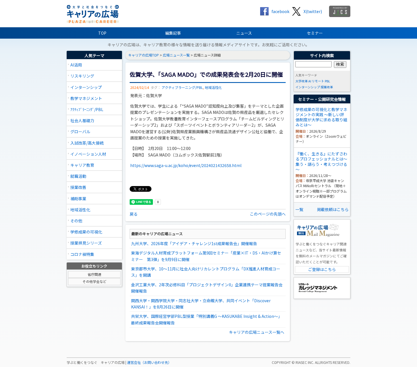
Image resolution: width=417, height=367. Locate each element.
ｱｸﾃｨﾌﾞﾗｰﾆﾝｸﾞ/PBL (86, 109)
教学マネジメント (86, 98)
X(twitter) (313, 11)
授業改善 (78, 187)
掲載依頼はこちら (333, 209)
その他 (76, 220)
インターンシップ (86, 87)
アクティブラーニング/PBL (182, 87)
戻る (134, 214)
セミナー (315, 33)
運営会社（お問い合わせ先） (149, 362)
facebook (280, 11)
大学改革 (301, 81)
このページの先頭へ (268, 214)
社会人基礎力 (82, 120)
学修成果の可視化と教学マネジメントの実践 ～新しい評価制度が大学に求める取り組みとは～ (321, 117)
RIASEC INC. (305, 362)
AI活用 (76, 64)
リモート (318, 81)
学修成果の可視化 (86, 231)
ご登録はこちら (322, 269)
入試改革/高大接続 (87, 142)
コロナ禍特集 (82, 254)
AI (309, 81)
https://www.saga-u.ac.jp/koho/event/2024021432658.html (185, 165)
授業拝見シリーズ (86, 242)
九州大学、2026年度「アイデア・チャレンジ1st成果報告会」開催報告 (194, 243)
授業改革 (327, 87)
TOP (102, 33)
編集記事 (173, 33)
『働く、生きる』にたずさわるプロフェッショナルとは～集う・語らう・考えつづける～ (321, 161)
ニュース (244, 33)
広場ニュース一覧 (176, 55)
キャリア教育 (82, 165)
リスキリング (82, 75)
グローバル (80, 131)
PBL (327, 81)
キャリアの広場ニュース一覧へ (256, 332)
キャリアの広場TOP (143, 55)
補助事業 (78, 198)
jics (339, 11)
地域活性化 (80, 209)
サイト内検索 (322, 55)
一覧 (299, 209)
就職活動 (78, 176)
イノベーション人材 (88, 154)
